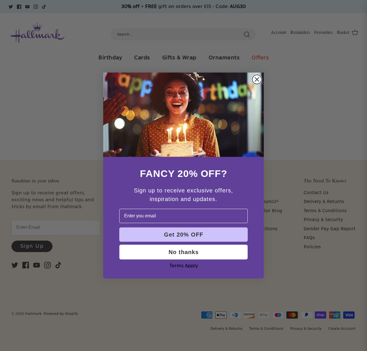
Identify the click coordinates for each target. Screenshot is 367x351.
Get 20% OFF (183, 234)
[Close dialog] (256, 79)
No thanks (184, 252)
